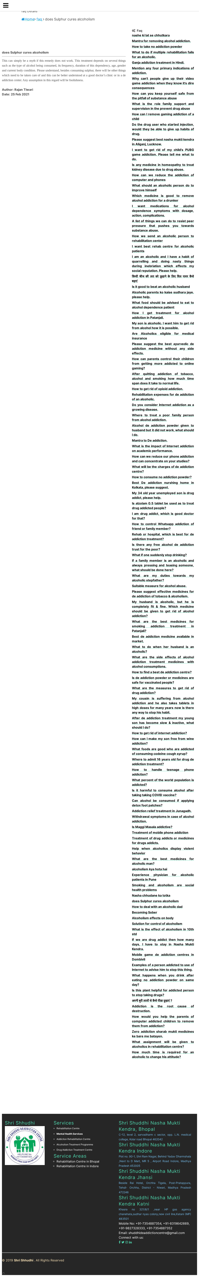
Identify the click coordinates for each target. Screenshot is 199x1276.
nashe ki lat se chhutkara (151, 35)
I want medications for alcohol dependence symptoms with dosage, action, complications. (163, 210)
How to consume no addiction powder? (162, 477)
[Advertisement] (163, 1084)
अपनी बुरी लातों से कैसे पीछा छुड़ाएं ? (152, 1000)
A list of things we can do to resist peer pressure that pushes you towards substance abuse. (163, 225)
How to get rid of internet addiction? (159, 733)
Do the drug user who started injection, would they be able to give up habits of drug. (163, 129)
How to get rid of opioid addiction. (157, 389)
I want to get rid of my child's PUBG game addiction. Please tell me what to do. (163, 154)
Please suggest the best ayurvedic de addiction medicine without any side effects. (163, 348)
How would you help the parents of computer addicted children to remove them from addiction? (163, 1021)
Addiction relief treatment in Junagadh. (162, 811)
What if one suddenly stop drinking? (159, 555)
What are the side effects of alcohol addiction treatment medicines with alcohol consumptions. (163, 661)
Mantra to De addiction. (150, 440)
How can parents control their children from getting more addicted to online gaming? (163, 363)
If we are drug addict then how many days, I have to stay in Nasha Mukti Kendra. (163, 944)
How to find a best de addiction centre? (162, 672)
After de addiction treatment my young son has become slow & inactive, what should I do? (163, 722)
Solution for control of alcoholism (157, 924)
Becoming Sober (144, 912)
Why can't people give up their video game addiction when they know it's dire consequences (163, 83)
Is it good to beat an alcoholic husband (161, 287)
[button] (7, 5)
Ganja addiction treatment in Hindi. (158, 62)
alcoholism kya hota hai (149, 869)
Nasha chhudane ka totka (151, 895)
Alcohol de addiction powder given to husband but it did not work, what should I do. (163, 430)
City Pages (10, 1268)
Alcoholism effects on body (153, 918)
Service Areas (70, 1156)
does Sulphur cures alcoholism (155, 901)
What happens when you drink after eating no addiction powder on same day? (163, 979)
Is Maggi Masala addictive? (152, 827)
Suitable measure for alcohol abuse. (159, 586)
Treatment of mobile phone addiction (160, 832)
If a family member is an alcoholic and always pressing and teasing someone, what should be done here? (163, 565)
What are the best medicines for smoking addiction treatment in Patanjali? (163, 626)
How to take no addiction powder (157, 46)
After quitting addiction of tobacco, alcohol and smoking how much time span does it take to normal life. (163, 378)
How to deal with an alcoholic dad (157, 907)
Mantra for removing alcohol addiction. (161, 41)
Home (29, 19)
